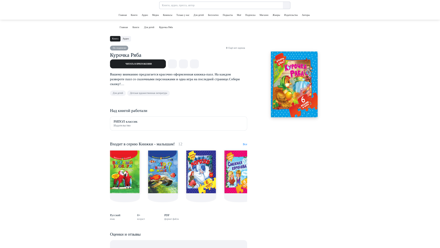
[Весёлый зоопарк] (125, 172)
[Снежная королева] (239, 172)
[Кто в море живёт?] (163, 172)
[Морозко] (201, 172)
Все (245, 144)
